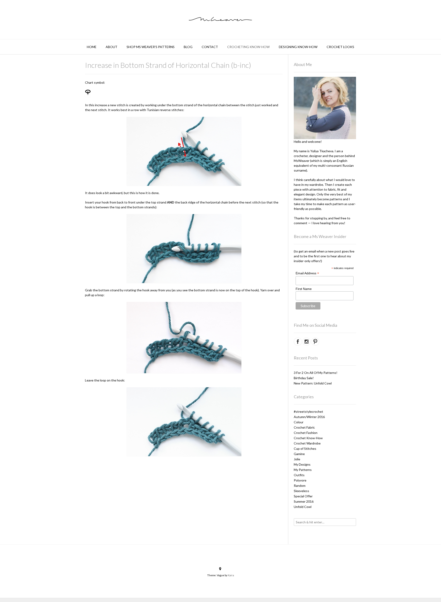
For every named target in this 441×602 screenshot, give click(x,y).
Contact (210, 47)
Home (91, 47)
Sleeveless (301, 491)
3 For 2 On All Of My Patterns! (315, 373)
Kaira (231, 575)
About (111, 47)
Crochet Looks (340, 47)
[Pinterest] (180, 465)
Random (299, 485)
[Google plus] (195, 465)
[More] (203, 465)
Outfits (299, 475)
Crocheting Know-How (248, 47)
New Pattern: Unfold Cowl (313, 383)
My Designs (302, 464)
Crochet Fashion (305, 433)
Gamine (299, 454)
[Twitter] (187, 465)
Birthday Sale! (304, 378)
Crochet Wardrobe (307, 443)
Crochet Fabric (304, 427)
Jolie (297, 459)
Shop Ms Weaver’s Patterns (151, 47)
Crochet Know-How (308, 438)
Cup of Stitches (305, 448)
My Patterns (303, 470)
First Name (304, 289)
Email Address (307, 273)
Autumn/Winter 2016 (309, 417)
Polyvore (300, 480)
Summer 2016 (304, 501)
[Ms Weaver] (220, 19)
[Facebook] (164, 465)
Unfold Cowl (302, 507)
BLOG (188, 47)
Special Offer (303, 496)
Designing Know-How (298, 47)
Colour (298, 422)
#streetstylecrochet (308, 411)
